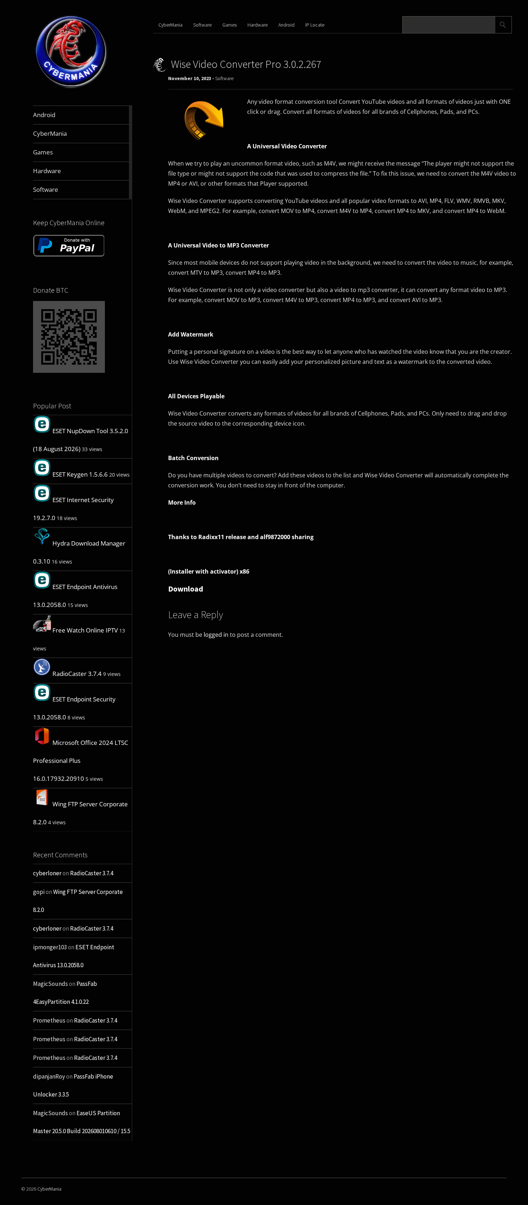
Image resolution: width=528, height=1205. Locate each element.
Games (229, 25)
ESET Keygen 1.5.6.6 (80, 474)
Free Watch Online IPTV (85, 630)
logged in (216, 635)
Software (202, 25)
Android (286, 25)
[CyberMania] (71, 88)
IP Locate (314, 25)
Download (185, 589)
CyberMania (170, 25)
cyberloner (47, 873)
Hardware (257, 25)
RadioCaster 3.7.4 (77, 673)
